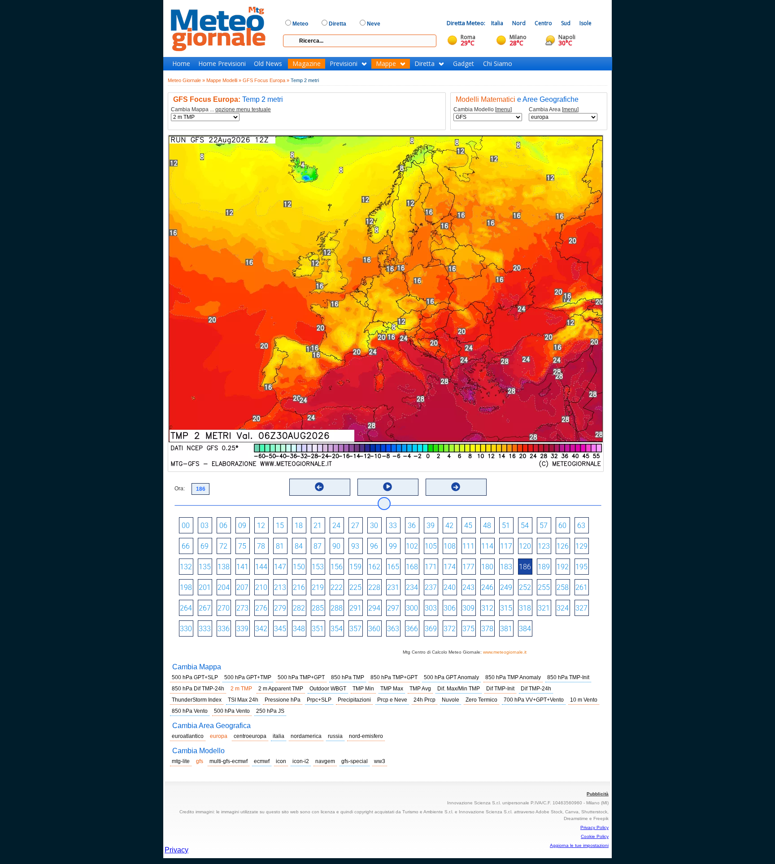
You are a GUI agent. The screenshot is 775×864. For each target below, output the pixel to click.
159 (355, 567)
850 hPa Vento (190, 711)
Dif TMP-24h (536, 688)
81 (280, 546)
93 (355, 546)
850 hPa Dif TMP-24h (198, 688)
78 (261, 546)
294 (374, 608)
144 (261, 567)
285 (318, 608)
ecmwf (262, 761)
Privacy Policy (594, 827)
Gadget (463, 64)
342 (261, 628)
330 (186, 628)
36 (412, 525)
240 (450, 587)
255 (544, 587)
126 (563, 546)
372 (450, 628)
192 (563, 567)
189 (544, 567)
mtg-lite (181, 761)
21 (317, 525)
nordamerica (306, 736)
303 (431, 608)
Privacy (176, 850)
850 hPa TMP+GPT (394, 677)
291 (355, 608)
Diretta (424, 64)
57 (544, 525)
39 (431, 525)
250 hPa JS (270, 711)
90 (336, 546)
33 (393, 525)
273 (242, 608)
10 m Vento (583, 700)
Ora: (179, 488)
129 (581, 546)
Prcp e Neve (392, 700)
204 (224, 587)
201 (205, 587)
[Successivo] (455, 486)
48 (487, 525)
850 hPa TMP (347, 677)
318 (525, 608)
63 (581, 525)
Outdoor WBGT (327, 688)
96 (374, 546)
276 (261, 608)
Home (181, 64)
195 (581, 567)
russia (335, 736)
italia (278, 736)
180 (487, 567)
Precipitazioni (354, 700)
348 (299, 628)
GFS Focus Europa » (266, 80)
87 (317, 546)
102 (412, 546)
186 (525, 567)
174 (450, 567)
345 (280, 628)
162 (374, 567)
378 (487, 628)
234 (412, 587)
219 (318, 587)
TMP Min (363, 688)
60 (562, 525)
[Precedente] (319, 486)
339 (242, 628)
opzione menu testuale (243, 109)
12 (261, 525)
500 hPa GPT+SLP (195, 677)
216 (299, 587)
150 (299, 567)
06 (223, 525)
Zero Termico (481, 700)
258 (563, 587)
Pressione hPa (282, 700)
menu (503, 109)
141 (242, 567)
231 (393, 587)
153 (318, 567)
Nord (519, 23)
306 (450, 608)
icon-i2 (300, 761)
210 (261, 587)
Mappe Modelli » (223, 80)
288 (337, 608)
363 (393, 628)
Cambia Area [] (554, 110)
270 (224, 608)
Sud (565, 23)
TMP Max (391, 688)
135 (205, 567)
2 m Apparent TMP (280, 688)
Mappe (386, 64)
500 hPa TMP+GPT (301, 677)
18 (299, 525)
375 (468, 628)
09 (242, 525)
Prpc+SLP (319, 700)
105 (431, 546)
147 (280, 567)
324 (563, 608)
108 (450, 546)
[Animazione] (387, 486)
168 (412, 567)
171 (431, 567)
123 (544, 546)
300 (412, 608)
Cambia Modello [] (482, 110)
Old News (268, 64)
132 (186, 567)
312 (487, 608)
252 (525, 587)
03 (204, 525)
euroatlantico (188, 736)
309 (468, 608)
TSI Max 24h (243, 700)
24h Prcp (424, 700)
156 (337, 567)
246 (487, 587)
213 (280, 587)
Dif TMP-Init (500, 688)
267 (205, 608)
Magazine (306, 64)
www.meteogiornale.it (505, 652)
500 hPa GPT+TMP (247, 677)
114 (487, 546)
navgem (325, 761)
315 (506, 608)
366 (412, 628)
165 (393, 567)
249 (506, 587)
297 (393, 608)
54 (525, 525)
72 (223, 546)
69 (204, 546)
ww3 (379, 761)
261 (581, 587)
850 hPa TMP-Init (568, 677)
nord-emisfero (366, 736)
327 (581, 608)
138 (224, 567)
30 (374, 525)
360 (374, 628)
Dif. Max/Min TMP (458, 688)
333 (205, 628)
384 (525, 628)
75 (242, 546)
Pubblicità (598, 793)
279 (280, 608)
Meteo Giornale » (186, 80)
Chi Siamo (497, 64)
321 (544, 608)
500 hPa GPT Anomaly (451, 677)
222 (337, 587)
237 (431, 587)
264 (186, 608)
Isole (585, 23)
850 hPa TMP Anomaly (513, 677)
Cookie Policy (595, 836)
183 (506, 567)
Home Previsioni (222, 64)
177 (468, 567)
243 (468, 587)
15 (280, 525)
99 (393, 546)
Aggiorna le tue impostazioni (579, 845)
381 (506, 628)
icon (281, 761)
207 (242, 587)
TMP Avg (420, 688)
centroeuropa (250, 736)
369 (431, 628)
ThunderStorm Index (197, 700)
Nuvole (450, 700)
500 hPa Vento (232, 711)
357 (355, 628)
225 (355, 587)
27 (355, 525)
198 (186, 587)
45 (468, 525)
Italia (497, 23)
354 (337, 628)
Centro (543, 23)
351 (318, 628)
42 (449, 525)
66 (186, 546)
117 (506, 546)
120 (525, 546)
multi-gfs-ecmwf (228, 761)
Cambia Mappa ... (221, 110)
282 (299, 608)
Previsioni (343, 64)
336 (224, 628)
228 (374, 587)
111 (468, 546)
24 (336, 525)
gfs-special (354, 761)
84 (299, 546)
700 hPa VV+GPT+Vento (534, 700)
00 (186, 525)
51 (506, 525)
